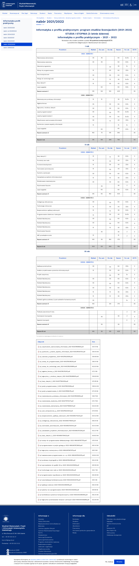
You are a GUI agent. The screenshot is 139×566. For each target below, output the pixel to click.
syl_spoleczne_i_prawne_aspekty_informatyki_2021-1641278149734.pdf (62, 352)
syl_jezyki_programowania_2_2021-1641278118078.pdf (57, 391)
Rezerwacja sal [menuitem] (14, 13)
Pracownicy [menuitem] (58, 13)
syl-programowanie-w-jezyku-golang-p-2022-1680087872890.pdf (61, 445)
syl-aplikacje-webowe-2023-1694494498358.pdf (56, 485)
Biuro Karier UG (111, 530)
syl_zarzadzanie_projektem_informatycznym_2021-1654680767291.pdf (62, 430)
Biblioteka (41, 526)
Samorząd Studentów (45, 537)
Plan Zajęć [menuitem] (25, 13)
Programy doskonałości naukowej (48, 542)
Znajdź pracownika (44, 549)
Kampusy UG (111, 528)
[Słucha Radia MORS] (122, 5)
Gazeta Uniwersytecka (114, 524)
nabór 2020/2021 (8, 38)
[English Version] (135, 5)
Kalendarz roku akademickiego (116, 519)
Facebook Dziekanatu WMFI (18, 552)
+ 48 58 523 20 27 (10, 537)
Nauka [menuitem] (50, 13)
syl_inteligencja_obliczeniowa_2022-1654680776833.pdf (58, 421)
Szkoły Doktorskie (43, 521)
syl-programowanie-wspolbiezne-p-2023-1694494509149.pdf (60, 475)
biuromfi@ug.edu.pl (8, 540)
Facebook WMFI (14, 550)
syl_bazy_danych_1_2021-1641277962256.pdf (54, 381)
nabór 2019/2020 (8, 47)
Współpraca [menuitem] (68, 13)
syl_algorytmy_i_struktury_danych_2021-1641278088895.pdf (59, 376)
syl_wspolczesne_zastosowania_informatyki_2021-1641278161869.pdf (61, 347)
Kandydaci (76, 519)
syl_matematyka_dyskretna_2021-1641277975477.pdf (56, 401)
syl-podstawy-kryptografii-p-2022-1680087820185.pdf (57, 460)
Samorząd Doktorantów (45, 540)
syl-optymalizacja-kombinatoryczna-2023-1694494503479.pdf (60, 480)
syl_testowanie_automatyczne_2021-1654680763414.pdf (58, 426)
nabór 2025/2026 (9, 28)
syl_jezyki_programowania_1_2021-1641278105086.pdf (57, 386)
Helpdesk (110, 521)
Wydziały (41, 519)
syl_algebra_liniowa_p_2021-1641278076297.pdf (55, 371)
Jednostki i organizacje (45, 546)
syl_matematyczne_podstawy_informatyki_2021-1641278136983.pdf (61, 396)
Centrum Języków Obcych (46, 528)
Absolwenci (76, 526)
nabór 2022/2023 (8, 41)
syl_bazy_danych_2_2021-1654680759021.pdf (54, 435)
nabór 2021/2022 (9, 44)
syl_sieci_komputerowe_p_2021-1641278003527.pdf (56, 411)
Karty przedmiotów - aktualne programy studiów (67, 18)
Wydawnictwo (42, 535)
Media (74, 533)
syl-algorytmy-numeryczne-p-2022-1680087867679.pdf (58, 450)
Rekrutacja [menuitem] (34, 13)
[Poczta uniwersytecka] (126, 5)
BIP (108, 526)
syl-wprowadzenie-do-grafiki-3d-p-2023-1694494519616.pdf (59, 465)
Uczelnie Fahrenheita (44, 551)
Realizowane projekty (45, 544)
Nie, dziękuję (109, 562)
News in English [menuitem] (79, 13)
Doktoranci (76, 524)
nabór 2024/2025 (9, 34)
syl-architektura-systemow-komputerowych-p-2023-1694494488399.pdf (63, 495)
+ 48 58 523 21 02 (14, 543)
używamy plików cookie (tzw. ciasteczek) (43, 559)
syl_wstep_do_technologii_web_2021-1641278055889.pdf (58, 366)
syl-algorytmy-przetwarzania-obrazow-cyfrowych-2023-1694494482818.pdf (64, 500)
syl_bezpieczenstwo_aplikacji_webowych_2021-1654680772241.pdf (61, 416)
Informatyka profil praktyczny (111, 18)
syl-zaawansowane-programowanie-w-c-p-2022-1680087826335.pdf (62, 455)
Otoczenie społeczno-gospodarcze (84, 530)
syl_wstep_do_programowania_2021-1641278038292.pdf (58, 361)
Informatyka (97, 18)
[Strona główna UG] (8, 3)
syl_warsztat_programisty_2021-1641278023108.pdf (56, 356)
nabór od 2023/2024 (10, 31)
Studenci (49, 18)
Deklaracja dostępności (114, 535)
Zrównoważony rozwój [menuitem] (107, 13)
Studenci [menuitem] (42, 13)
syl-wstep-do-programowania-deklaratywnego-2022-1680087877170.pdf (63, 440)
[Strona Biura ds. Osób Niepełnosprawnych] (131, 5)
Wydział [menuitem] (4, 13)
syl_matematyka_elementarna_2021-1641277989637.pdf (57, 406)
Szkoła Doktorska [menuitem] (91, 13)
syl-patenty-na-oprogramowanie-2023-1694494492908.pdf (59, 490)
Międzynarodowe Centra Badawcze (49, 524)
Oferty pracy (111, 533)
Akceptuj (119, 561)
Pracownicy (76, 528)
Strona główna (40, 18)
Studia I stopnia (87, 18)
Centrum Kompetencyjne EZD (47, 554)
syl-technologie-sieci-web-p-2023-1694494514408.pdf (58, 470)
